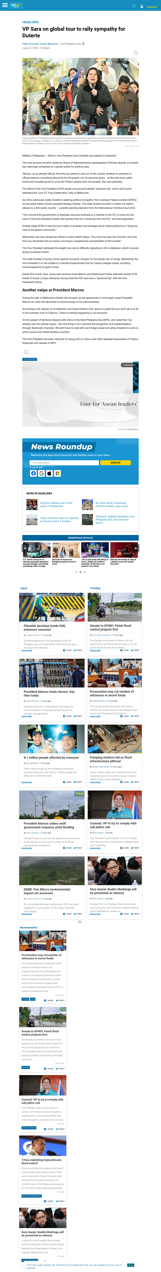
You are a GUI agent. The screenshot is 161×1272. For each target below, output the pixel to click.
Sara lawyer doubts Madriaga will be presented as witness (113, 891)
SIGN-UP (116, 462)
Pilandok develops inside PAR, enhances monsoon (45, 627)
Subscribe (152, 7)
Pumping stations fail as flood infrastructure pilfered (111, 759)
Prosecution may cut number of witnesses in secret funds (112, 693)
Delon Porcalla (30, 43)
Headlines (30, 22)
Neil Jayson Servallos (101, 635)
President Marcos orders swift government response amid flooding (49, 825)
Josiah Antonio (32, 635)
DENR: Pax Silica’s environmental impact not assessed (47, 891)
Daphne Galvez (98, 701)
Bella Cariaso (97, 833)
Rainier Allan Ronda (100, 767)
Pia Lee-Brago (31, 763)
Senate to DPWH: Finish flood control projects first (110, 627)
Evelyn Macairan (49, 43)
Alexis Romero (32, 701)
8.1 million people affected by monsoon (51, 757)
